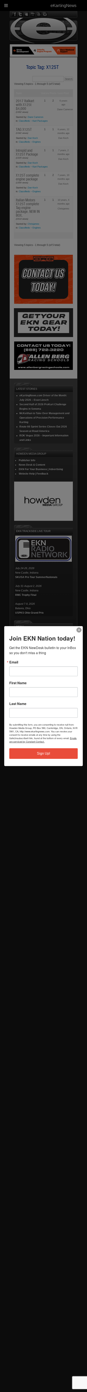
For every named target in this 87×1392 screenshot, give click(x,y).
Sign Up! (43, 753)
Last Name (17, 703)
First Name (18, 683)
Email (13, 662)
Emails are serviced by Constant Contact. (43, 739)
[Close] (79, 630)
